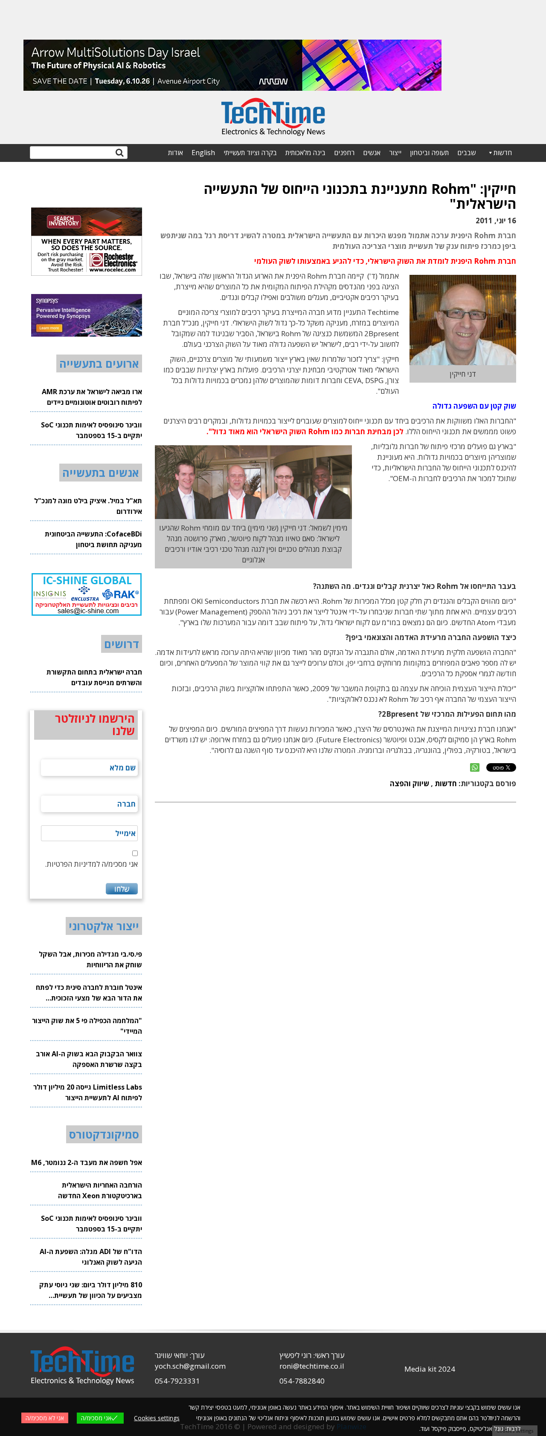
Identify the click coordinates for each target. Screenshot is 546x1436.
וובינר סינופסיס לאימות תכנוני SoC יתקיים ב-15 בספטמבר (91, 430)
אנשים (371, 152)
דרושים (121, 644)
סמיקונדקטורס (104, 1134)
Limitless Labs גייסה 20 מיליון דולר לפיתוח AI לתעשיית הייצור (87, 1092)
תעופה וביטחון (429, 152)
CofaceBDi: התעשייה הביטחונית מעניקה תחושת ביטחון (93, 539)
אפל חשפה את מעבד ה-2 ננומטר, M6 (86, 1162)
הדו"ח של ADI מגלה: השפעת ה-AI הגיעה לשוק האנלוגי (91, 1257)
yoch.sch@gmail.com (190, 1366)
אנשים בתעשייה (100, 472)
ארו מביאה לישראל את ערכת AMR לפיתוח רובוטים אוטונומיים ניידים (92, 397)
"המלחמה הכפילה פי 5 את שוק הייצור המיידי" (87, 1026)
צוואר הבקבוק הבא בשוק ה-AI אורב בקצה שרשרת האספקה (89, 1059)
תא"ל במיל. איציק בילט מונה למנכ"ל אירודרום (88, 506)
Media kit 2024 (429, 1369)
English (203, 152)
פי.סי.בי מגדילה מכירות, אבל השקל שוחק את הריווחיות (90, 959)
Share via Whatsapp (474, 767)
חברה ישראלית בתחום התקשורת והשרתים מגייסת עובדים (94, 677)
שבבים (466, 152)
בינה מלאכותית (305, 152)
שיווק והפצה (409, 783)
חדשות (503, 152)
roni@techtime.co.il (311, 1366)
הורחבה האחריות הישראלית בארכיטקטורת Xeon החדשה (100, 1190)
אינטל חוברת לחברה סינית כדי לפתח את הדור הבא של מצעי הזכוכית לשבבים (89, 993)
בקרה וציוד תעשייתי (250, 152)
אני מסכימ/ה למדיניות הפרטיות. (91, 864)
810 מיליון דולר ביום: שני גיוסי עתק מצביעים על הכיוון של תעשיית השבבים (90, 1290)
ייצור (395, 152)
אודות (175, 152)
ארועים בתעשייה (99, 363)
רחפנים (344, 152)
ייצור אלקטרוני (104, 926)
